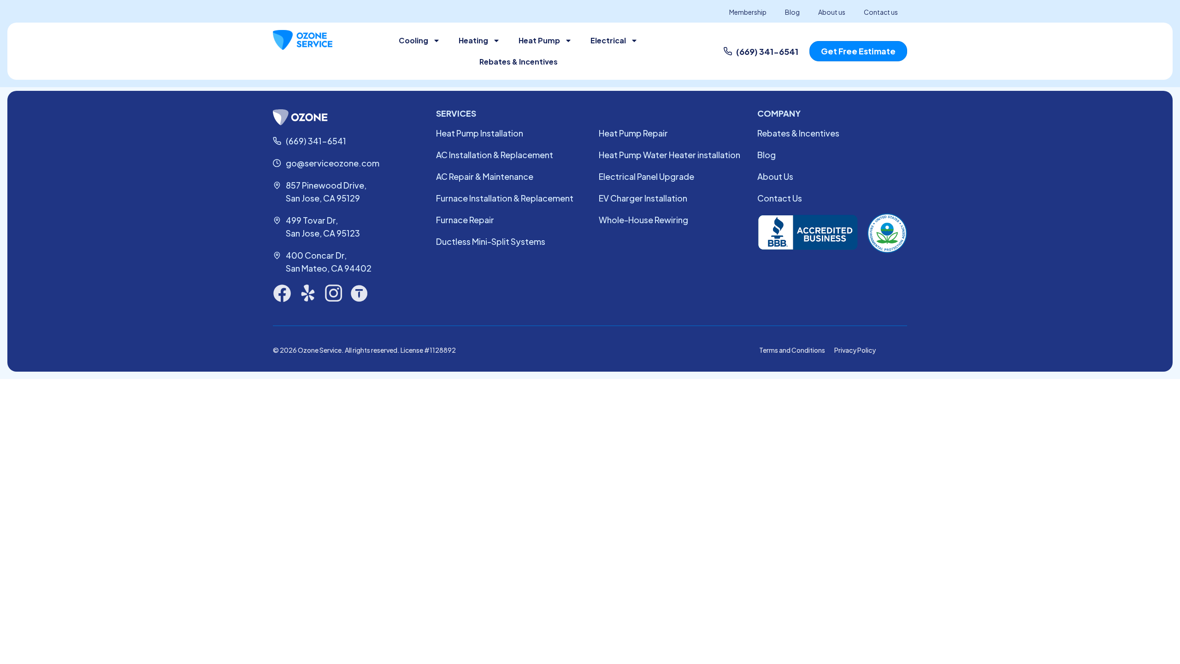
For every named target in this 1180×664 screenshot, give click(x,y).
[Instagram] (333, 293)
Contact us (881, 12)
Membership (748, 12)
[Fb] (282, 293)
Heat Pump (539, 40)
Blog (792, 12)
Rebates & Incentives (518, 61)
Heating (473, 40)
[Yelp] (308, 293)
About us (831, 12)
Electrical (608, 40)
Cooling (413, 40)
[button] (858, 51)
